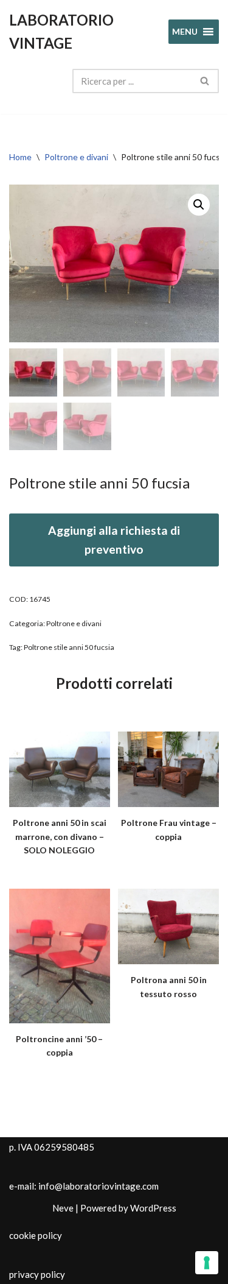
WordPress (153, 1207)
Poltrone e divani (76, 157)
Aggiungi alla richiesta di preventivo (114, 539)
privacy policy (37, 1274)
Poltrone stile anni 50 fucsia (69, 647)
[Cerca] (205, 81)
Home (20, 157)
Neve (63, 1207)
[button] (199, 205)
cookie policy (35, 1235)
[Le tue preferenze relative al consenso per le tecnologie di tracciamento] (206, 1262)
